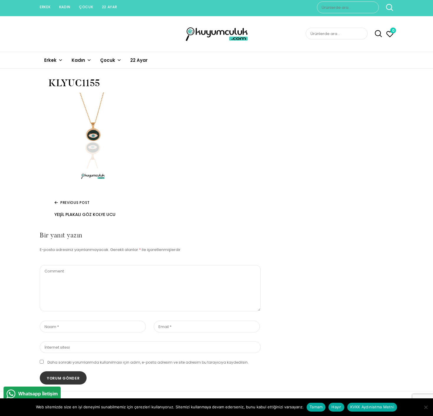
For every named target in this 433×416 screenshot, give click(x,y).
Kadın (65, 6)
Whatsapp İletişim (38, 393)
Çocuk (86, 6)
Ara (386, 7)
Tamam (316, 407)
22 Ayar (109, 6)
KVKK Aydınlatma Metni (372, 407)
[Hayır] (426, 407)
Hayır (336, 407)
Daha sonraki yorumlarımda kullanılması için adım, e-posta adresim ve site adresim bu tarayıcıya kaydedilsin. (148, 362)
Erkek (45, 6)
